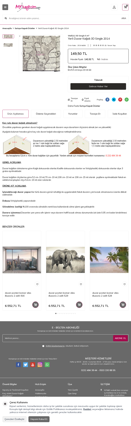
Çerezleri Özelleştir (14, 419)
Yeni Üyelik (73, 390)
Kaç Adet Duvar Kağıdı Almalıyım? (12, 394)
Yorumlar (72, 113)
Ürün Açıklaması (15, 113)
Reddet (87, 409)
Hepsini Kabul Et (39, 419)
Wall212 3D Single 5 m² (78, 35)
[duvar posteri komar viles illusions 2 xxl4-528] (109, 260)
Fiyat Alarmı (87, 99)
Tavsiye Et (74, 99)
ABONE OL (120, 338)
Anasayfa (7, 28)
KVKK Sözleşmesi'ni (55, 346)
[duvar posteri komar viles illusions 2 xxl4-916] (22, 260)
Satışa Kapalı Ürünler (25, 28)
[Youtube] (32, 364)
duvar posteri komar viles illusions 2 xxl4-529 (62, 294)
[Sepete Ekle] (35, 305)
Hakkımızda (40, 393)
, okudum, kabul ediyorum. (67, 346)
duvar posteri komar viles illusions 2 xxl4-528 (105, 294)
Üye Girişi (72, 393)
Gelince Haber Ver (98, 86)
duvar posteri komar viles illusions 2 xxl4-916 (18, 294)
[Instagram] (40, 364)
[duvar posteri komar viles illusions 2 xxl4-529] (65, 260)
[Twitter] (25, 364)
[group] (41, 54)
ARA (123, 18)
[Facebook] (18, 364)
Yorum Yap (111, 45)
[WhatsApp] (47, 364)
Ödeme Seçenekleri (46, 113)
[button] (24, 54)
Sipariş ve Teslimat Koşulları (15, 390)
